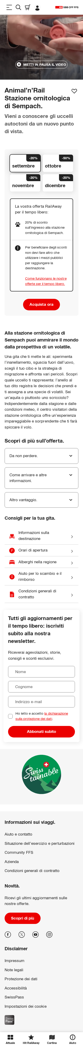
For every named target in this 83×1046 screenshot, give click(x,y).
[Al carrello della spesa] (27, 7)
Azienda (12, 862)
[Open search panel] (18, 7)
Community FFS (19, 852)
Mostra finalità (41, 1020)
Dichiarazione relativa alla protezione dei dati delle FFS (32, 997)
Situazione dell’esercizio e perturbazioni (39, 843)
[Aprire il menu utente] (37, 7)
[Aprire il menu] (9, 7)
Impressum (12, 1005)
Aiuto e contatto (18, 834)
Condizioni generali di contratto (32, 871)
